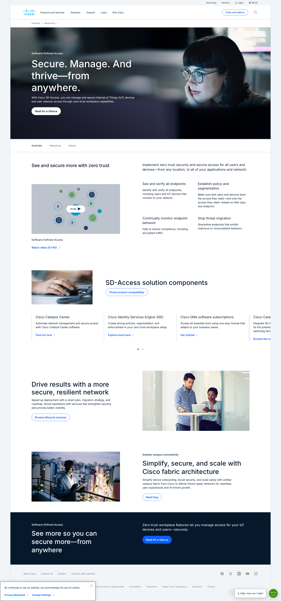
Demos (72, 145)
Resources (55, 145)
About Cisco (29, 573)
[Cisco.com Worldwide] (29, 12)
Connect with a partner (83, 573)
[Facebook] (222, 573)
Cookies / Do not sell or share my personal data (103, 586)
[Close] (91, 585)
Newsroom (197, 586)
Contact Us (47, 573)
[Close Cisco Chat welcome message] (232, 591)
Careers (62, 573)
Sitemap (211, 586)
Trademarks (151, 586)
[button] (76, 209)
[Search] (255, 12)
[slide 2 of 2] (143, 349)
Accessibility (135, 586)
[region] (48, 591)
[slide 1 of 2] (138, 349)
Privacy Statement (15, 595)
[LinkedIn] (239, 573)
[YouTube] (247, 573)
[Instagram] (256, 573)
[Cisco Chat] (273, 593)
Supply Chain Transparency (174, 586)
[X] (230, 573)
